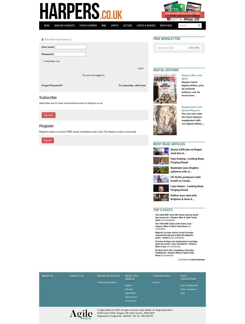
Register (48, 140)
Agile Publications (188, 277)
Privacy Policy (130, 301)
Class (182, 293)
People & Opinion (88, 25)
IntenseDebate (198, 259)
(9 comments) (174, 253)
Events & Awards (146, 25)
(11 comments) (174, 226)
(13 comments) (176, 217)
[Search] (199, 25)
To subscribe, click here (132, 85)
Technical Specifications (106, 282)
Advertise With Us (108, 276)
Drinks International (188, 289)
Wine (104, 25)
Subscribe (48, 115)
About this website (131, 277)
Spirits (114, 25)
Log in (141, 68)
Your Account (161, 276)
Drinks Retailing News (189, 285)
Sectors (127, 25)
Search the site (131, 297)
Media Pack (166, 25)
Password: (48, 54)
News (47, 25)
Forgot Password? (52, 85)
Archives (156, 282)
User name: (48, 47)
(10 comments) (174, 235)
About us (47, 276)
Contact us (76, 276)
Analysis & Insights (64, 25)
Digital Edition (130, 293)
